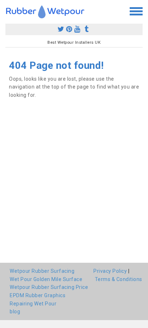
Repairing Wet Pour (33, 303)
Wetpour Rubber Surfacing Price (49, 287)
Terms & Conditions (118, 279)
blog (15, 311)
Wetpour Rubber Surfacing (42, 271)
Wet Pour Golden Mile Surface (46, 279)
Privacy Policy (110, 271)
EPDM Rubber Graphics (37, 295)
